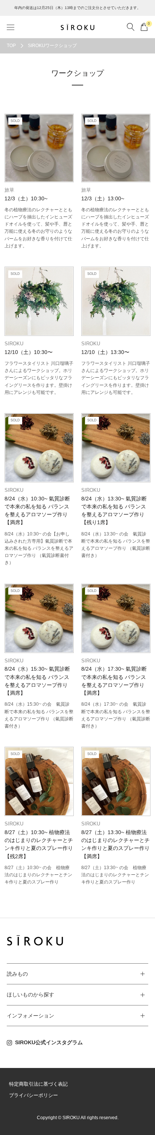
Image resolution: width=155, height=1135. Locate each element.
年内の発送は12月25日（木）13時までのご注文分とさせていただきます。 (77, 8)
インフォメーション (30, 1016)
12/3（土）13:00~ (102, 198)
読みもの (17, 974)
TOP (11, 45)
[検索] (130, 27)
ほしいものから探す (30, 995)
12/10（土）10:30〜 (29, 352)
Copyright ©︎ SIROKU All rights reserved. (78, 1117)
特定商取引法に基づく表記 (38, 1084)
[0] (144, 27)
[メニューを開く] (10, 27)
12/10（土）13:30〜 (105, 352)
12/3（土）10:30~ (26, 198)
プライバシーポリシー (33, 1095)
